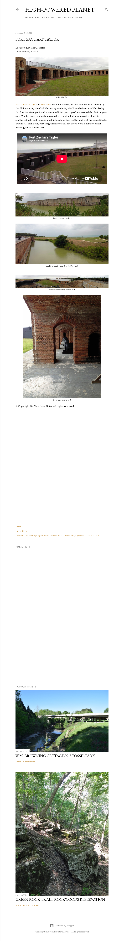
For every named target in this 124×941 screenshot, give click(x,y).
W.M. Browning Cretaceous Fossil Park (55, 755)
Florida (25, 531)
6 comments (29, 761)
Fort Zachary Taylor (26, 104)
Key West (46, 104)
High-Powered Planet (60, 9)
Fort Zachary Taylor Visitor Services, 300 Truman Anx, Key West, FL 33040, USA (62, 535)
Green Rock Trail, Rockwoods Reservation (60, 899)
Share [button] (18, 526)
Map (53, 17)
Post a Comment (31, 905)
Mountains (65, 17)
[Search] (106, 9)
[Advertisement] (70, 446)
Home (29, 17)
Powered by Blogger (64, 925)
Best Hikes (42, 17)
